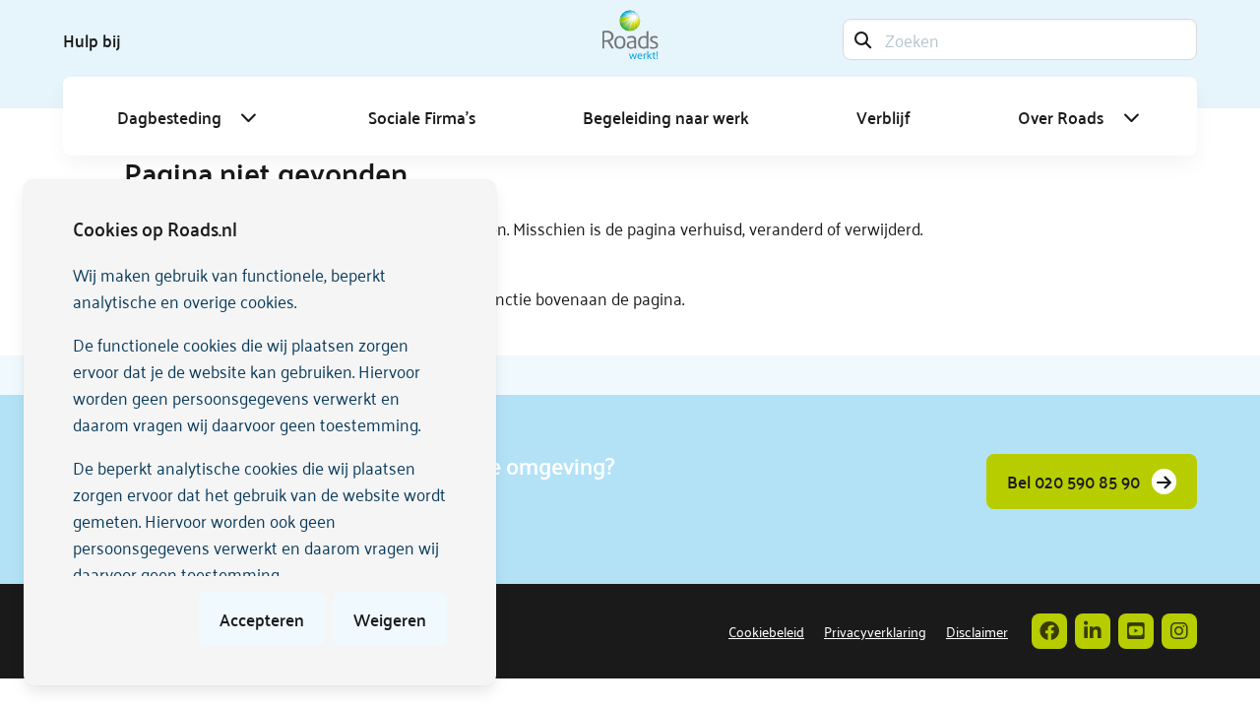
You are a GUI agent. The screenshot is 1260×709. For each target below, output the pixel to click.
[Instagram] (1179, 631)
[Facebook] (1049, 631)
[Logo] (630, 34)
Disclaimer (977, 630)
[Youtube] (1136, 631)
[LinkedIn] (1092, 631)
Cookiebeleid (766, 630)
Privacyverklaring (875, 630)
